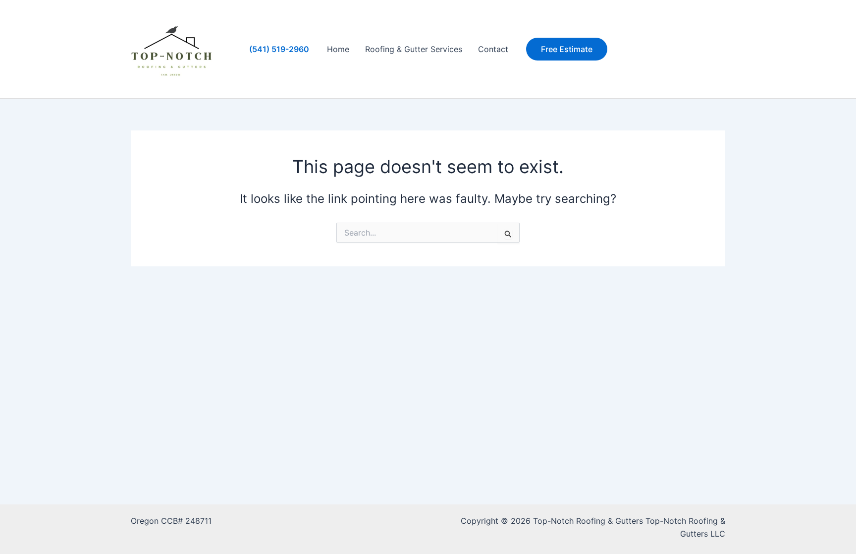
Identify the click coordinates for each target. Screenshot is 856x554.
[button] (566, 49)
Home (338, 49)
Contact (493, 49)
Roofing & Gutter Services (413, 49)
